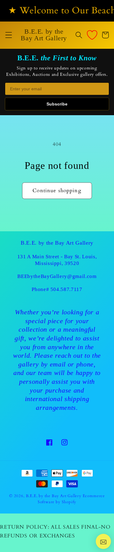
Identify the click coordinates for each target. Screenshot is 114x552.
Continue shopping (57, 190)
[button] (8, 35)
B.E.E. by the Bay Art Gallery (53, 496)
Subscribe (57, 104)
